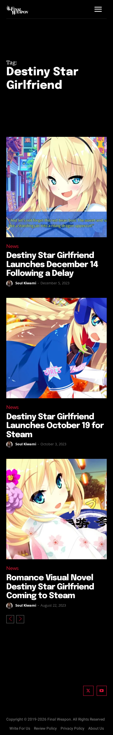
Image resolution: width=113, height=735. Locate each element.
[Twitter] (88, 691)
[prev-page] (10, 619)
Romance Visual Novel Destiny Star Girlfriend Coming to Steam (50, 587)
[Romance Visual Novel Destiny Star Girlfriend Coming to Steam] (56, 509)
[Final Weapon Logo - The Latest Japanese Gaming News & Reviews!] (17, 9)
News (12, 246)
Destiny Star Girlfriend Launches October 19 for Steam (55, 426)
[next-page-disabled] (20, 619)
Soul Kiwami (25, 283)
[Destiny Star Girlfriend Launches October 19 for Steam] (56, 348)
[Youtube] (102, 691)
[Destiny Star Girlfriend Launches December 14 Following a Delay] (56, 187)
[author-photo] (10, 283)
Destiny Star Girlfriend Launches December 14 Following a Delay (52, 264)
